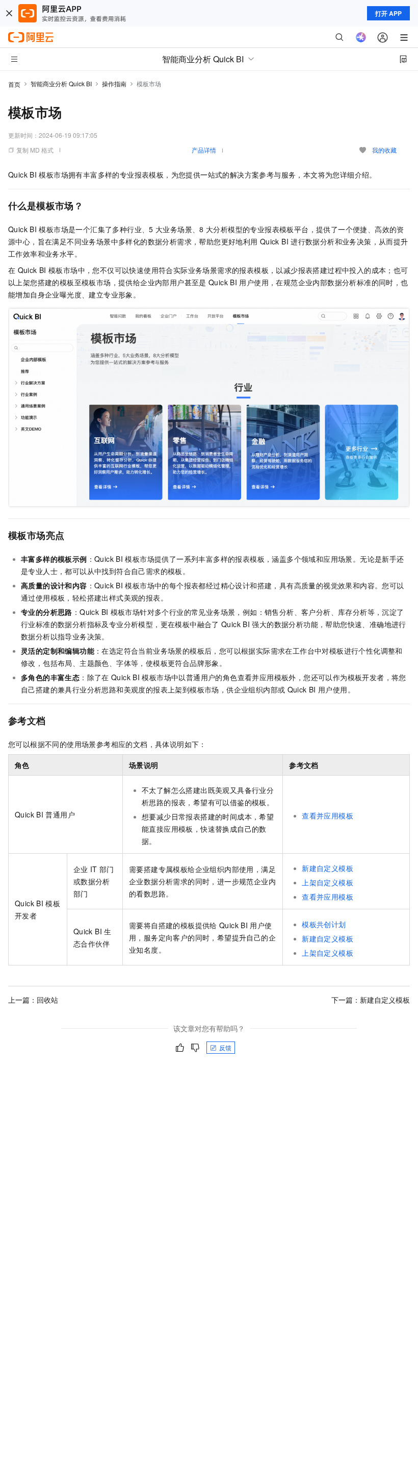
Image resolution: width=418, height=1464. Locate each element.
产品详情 (204, 149)
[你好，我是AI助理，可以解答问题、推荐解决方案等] (361, 37)
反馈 (225, 1047)
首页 (14, 84)
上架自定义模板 (327, 882)
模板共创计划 (324, 924)
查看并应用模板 (327, 815)
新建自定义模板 (327, 868)
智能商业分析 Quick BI (61, 83)
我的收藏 (384, 149)
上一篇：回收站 (33, 1000)
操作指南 (114, 83)
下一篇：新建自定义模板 (370, 1000)
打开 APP (388, 13)
